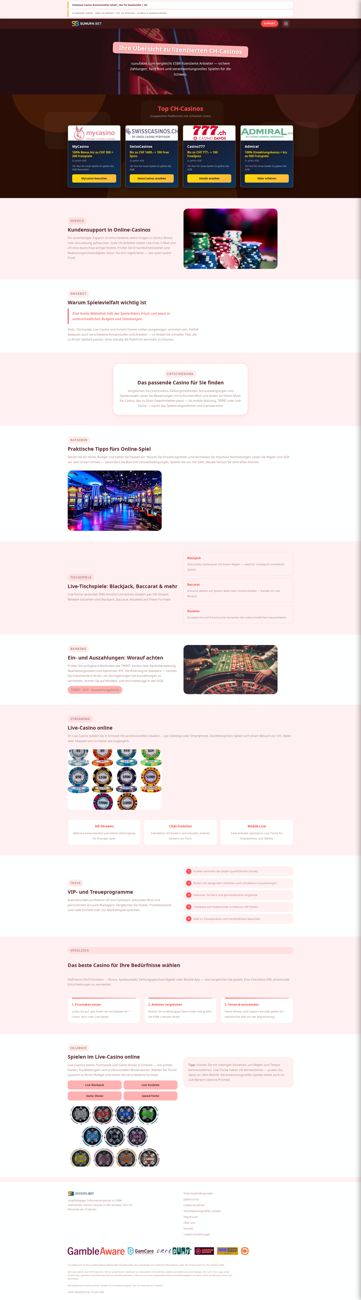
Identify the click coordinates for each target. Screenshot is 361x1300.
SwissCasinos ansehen (152, 178)
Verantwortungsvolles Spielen (202, 1211)
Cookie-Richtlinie (194, 1205)
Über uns (189, 1222)
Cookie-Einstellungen (197, 1234)
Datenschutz (191, 1199)
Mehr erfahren (267, 178)
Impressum (191, 1217)
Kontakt (188, 1228)
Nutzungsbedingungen (198, 1193)
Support (269, 23)
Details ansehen (209, 178)
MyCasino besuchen (94, 178)
